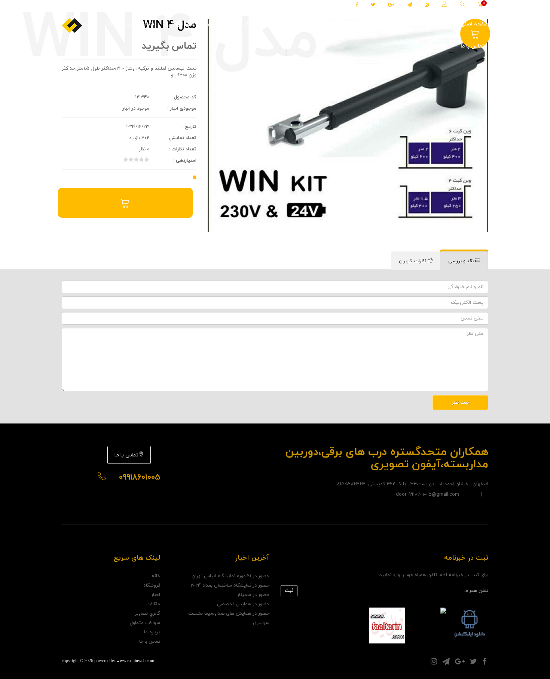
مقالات (355, 24)
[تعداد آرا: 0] (125, 159)
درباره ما (90, 24)
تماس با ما (473, 46)
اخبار (377, 24)
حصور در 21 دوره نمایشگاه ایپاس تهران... (228, 576)
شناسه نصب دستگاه (131, 24)
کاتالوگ (330, 24)
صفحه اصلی (474, 24)
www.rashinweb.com (135, 660)
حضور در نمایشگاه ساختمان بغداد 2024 (229, 585)
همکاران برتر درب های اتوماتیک (199, 24)
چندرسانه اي (409, 24)
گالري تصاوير (147, 613)
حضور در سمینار (253, 594)
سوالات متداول (145, 623)
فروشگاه (442, 24)
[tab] (464, 260)
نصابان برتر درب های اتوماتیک (278, 24)
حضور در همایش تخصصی (243, 604)
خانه (156, 576)
